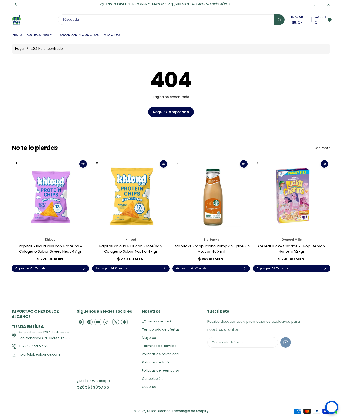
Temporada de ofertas (160, 329)
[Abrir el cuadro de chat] (331, 407)
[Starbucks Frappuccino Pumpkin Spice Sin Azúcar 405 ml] (211, 196)
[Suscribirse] (285, 342)
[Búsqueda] (279, 19)
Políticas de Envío (156, 362)
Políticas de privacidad (160, 354)
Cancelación (152, 378)
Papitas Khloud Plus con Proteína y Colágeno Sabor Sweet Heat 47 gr (50, 249)
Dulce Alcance (159, 411)
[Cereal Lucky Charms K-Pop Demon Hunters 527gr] (291, 196)
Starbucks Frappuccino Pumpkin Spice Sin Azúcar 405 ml (211, 249)
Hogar (20, 48)
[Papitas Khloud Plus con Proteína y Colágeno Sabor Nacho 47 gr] (131, 196)
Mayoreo (149, 337)
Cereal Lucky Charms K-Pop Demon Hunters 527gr (291, 249)
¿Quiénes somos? (156, 321)
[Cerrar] (328, 4)
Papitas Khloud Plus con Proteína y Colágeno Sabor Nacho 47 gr (131, 249)
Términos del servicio (159, 345)
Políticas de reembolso (160, 370)
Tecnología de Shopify (190, 411)
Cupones (149, 386)
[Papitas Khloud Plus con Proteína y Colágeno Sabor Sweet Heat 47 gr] (50, 196)
